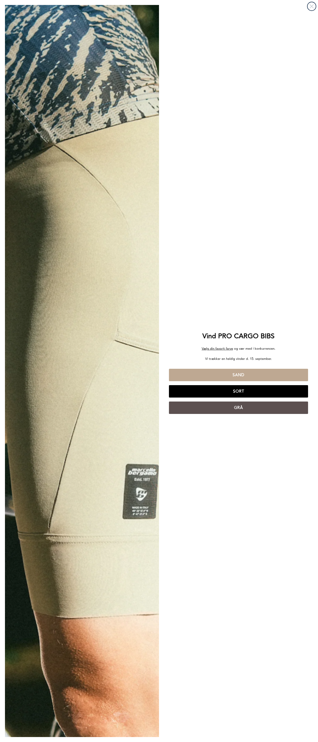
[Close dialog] (311, 6)
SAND (238, 375)
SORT (238, 391)
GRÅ (238, 408)
